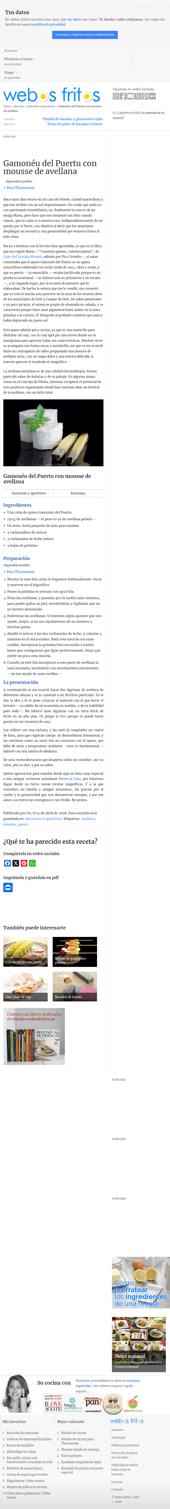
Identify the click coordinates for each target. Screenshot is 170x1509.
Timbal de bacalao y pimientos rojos (72, 119)
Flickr (152, 96)
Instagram (116, 96)
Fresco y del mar (73, 1404)
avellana (88, 819)
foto (63, 716)
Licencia (116, 1482)
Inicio (7, 106)
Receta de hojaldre (20, 1445)
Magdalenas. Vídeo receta (25, 1481)
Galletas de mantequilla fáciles (29, 1439)
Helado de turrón (73, 1433)
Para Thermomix (20, 188)
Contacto (117, 1489)
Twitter (138, 96)
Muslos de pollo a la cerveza (27, 1487)
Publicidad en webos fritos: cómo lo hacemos (124, 1469)
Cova (77, 779)
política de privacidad (49, 24)
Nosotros (117, 1430)
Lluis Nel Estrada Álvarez (22, 257)
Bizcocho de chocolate (23, 1433)
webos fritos (51, 94)
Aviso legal (118, 1437)
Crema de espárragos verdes (27, 1475)
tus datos (74, 19)
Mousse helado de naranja (80, 1450)
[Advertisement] (85, 148)
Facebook (123, 96)
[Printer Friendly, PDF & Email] (8, 891)
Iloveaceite (53, 1404)
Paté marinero (71, 1456)
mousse (9, 824)
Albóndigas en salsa (21, 1452)
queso (23, 824)
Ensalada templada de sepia (81, 1462)
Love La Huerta (133, 1404)
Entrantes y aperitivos (41, 106)
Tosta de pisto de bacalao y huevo (74, 124)
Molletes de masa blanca (24, 1468)
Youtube (130, 96)
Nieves (64, 779)
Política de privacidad (125, 1445)
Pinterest (145, 96)
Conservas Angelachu (113, 1404)
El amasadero (93, 1404)
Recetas (19, 106)
